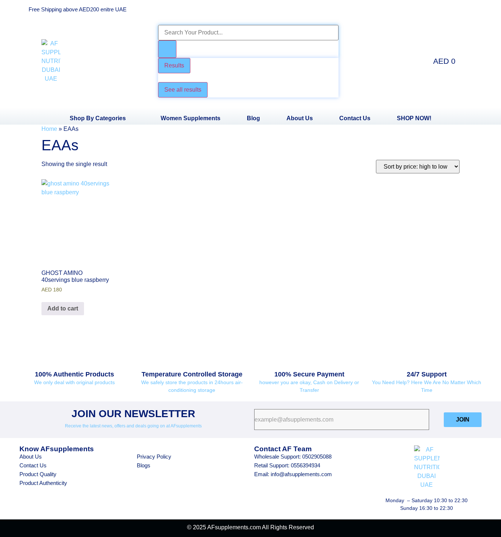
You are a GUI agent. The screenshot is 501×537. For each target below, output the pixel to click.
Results (174, 65)
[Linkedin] (472, 9)
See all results (182, 90)
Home (49, 129)
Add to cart (62, 308)
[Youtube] (432, 9)
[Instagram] (452, 9)
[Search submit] (167, 49)
